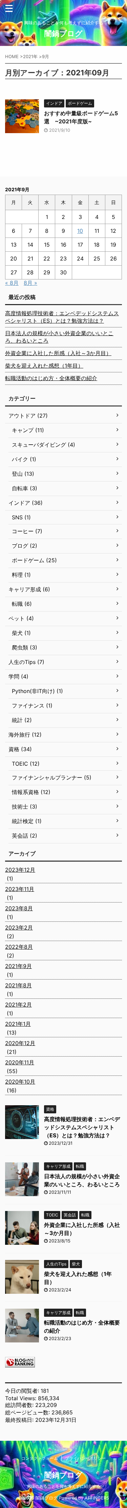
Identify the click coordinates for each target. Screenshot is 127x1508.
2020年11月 (19, 1062)
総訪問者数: (20, 1405)
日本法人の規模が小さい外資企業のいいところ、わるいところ (59, 337)
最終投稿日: (20, 1419)
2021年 (30, 56)
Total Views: (21, 1398)
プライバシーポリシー (85, 1458)
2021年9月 (18, 966)
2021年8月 (18, 985)
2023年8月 (19, 908)
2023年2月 (19, 927)
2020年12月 (20, 1043)
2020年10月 (20, 1081)
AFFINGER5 (97, 1498)
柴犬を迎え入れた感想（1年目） (44, 365)
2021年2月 (18, 1004)
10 (80, 230)
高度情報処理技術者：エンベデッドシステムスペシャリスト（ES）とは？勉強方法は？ (62, 317)
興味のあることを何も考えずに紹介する (63, 1486)
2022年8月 (19, 946)
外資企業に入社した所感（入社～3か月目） (58, 353)
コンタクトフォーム (39, 1458)
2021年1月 (18, 1023)
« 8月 (12, 282)
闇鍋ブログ (63, 33)
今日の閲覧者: (23, 1390)
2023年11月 (19, 889)
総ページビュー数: (28, 1412)
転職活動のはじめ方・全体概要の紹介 (51, 378)
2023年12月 (20, 869)
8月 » (30, 282)
